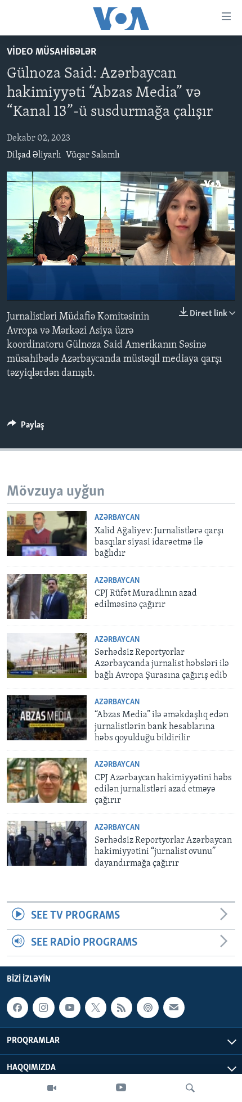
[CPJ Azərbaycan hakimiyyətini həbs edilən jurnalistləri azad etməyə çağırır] (47, 780)
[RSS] (121, 1007)
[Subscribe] (174, 1007)
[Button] (25, 427)
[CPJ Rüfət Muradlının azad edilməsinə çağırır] (47, 596)
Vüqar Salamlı (93, 155)
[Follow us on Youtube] (69, 1007)
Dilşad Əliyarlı (34, 155)
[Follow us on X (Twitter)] (95, 1007)
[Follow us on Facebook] (17, 1007)
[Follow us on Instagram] (43, 1007)
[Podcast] (147, 1007)
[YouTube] (121, 1088)
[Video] (52, 1088)
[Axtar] (190, 1088)
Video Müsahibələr (51, 52)
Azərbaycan (117, 518)
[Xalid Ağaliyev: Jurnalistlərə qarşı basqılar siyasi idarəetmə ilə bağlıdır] (47, 533)
